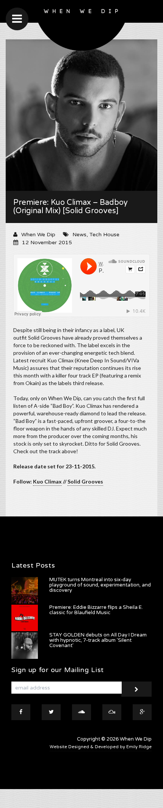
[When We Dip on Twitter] (51, 712)
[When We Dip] (81, 27)
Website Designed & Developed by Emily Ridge (101, 746)
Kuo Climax (47, 481)
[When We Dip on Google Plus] (142, 712)
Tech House (104, 234)
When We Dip (38, 234)
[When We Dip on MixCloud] (111, 712)
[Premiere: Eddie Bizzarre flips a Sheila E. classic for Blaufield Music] (24, 618)
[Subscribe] (136, 689)
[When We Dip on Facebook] (20, 712)
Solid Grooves (85, 481)
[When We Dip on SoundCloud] (81, 712)
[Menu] (17, 19)
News (79, 234)
